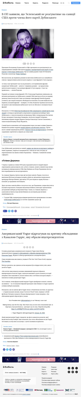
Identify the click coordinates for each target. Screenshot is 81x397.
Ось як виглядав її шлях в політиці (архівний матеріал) (27, 329)
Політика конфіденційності (49, 382)
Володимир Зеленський (43, 207)
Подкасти (45, 3)
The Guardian (6, 261)
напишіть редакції (26, 394)
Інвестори (54, 369)
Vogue (17, 345)
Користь (35, 3)
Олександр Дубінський (13, 207)
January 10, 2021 (40, 313)
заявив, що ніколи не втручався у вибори (39, 148)
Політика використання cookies (51, 384)
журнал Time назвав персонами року (27, 336)
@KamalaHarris (26, 300)
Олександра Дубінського (12, 199)
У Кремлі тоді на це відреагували (35, 129)
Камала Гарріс (11, 345)
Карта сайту (54, 373)
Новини (18, 3)
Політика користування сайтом (51, 380)
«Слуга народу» (25, 207)
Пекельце (55, 3)
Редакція (53, 367)
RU (63, 3)
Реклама (53, 371)
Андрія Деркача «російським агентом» (33, 127)
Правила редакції (47, 378)
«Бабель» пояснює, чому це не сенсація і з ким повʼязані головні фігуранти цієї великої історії (26, 141)
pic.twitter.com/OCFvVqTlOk (35, 309)
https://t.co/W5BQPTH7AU (19, 309)
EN (61, 3)
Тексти (27, 3)
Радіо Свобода (21, 74)
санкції (33, 207)
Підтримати (75, 3)
